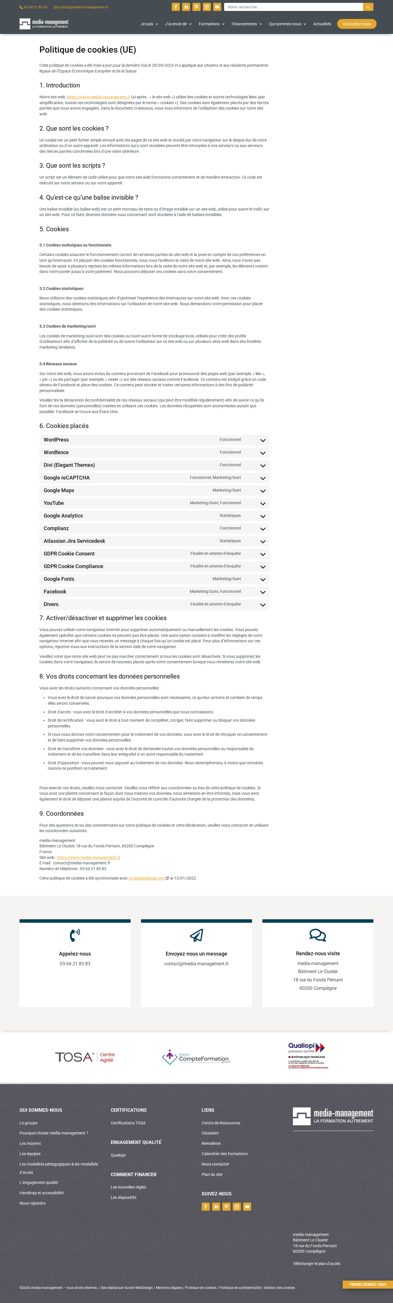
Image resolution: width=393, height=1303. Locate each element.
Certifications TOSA (128, 1123)
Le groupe (28, 1123)
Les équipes (30, 1153)
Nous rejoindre (32, 1203)
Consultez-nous (357, 24)
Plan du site (212, 1174)
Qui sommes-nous (285, 24)
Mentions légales (169, 1288)
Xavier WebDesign (139, 1288)
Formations (209, 24)
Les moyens (30, 1143)
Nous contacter (215, 1164)
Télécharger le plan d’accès (316, 1263)
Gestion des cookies (279, 1288)
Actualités (322, 24)
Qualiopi (118, 1155)
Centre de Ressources (221, 1123)
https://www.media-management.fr (98, 97)
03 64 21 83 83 (35, 7)
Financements (244, 24)
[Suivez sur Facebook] (176, 7)
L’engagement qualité (39, 1182)
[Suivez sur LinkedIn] (186, 7)
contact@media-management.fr (83, 7)
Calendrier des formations (225, 1153)
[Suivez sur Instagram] (207, 7)
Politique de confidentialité (240, 1288)
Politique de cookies (200, 1288)
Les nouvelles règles (128, 1187)
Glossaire (210, 1133)
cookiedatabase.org (146, 878)
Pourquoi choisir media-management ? (54, 1133)
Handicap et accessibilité (42, 1193)
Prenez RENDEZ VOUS (368, 1285)
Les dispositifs (123, 1197)
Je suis (147, 24)
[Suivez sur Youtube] (217, 7)
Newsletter (211, 1143)
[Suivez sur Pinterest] (196, 7)
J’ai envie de (176, 24)
